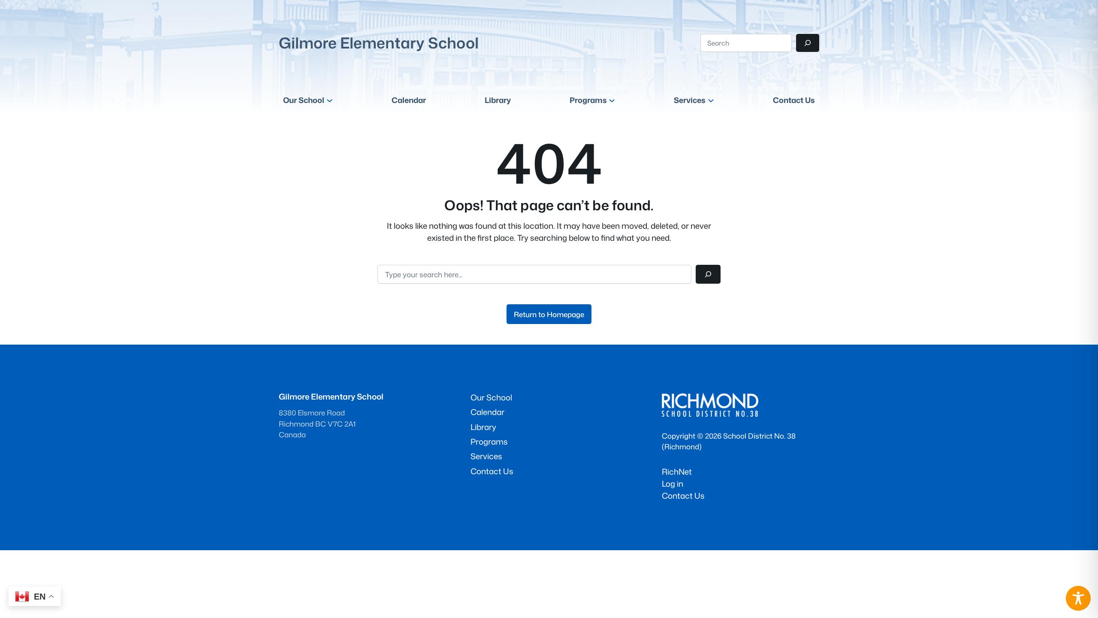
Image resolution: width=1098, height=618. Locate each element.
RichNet (677, 471)
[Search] (807, 43)
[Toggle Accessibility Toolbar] (1078, 598)
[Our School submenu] (329, 100)
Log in (672, 483)
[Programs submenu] (612, 100)
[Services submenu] (711, 100)
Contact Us (683, 495)
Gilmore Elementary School (379, 42)
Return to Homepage (549, 314)
